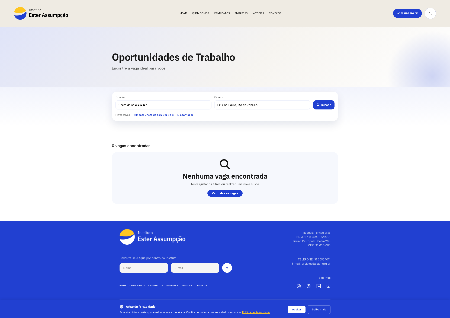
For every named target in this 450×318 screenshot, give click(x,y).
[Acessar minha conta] (430, 13)
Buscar (326, 105)
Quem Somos (200, 13)
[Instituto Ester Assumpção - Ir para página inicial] (41, 13)
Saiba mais (319, 309)
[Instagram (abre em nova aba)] (309, 286)
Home (183, 13)
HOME (123, 285)
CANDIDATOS (155, 285)
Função (120, 97)
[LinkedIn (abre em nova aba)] (318, 286)
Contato (275, 13)
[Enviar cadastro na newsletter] (227, 268)
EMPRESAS (172, 285)
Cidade (218, 97)
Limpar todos (185, 114)
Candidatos (222, 13)
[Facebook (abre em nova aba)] (299, 286)
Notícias (258, 13)
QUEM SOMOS (137, 285)
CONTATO (201, 285)
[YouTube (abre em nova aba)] (328, 286)
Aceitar (296, 309)
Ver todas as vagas (225, 193)
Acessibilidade (407, 13)
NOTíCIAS (187, 285)
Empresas (241, 13)
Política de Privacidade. (256, 312)
